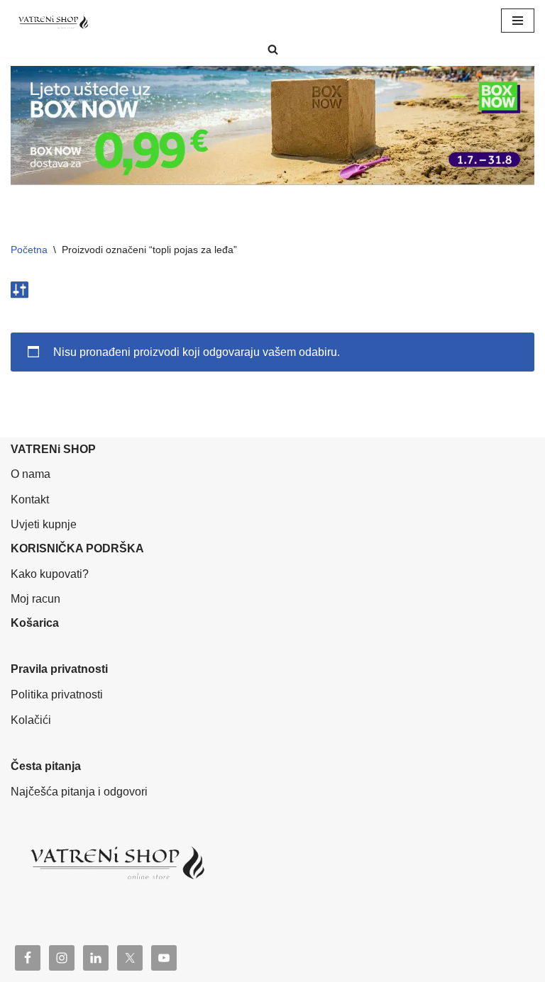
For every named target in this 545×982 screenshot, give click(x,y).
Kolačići (31, 720)
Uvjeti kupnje (44, 524)
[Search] (273, 49)
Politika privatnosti (57, 694)
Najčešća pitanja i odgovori (79, 792)
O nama (30, 474)
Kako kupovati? (50, 574)
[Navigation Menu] (517, 21)
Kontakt (30, 499)
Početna (29, 249)
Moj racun (35, 599)
